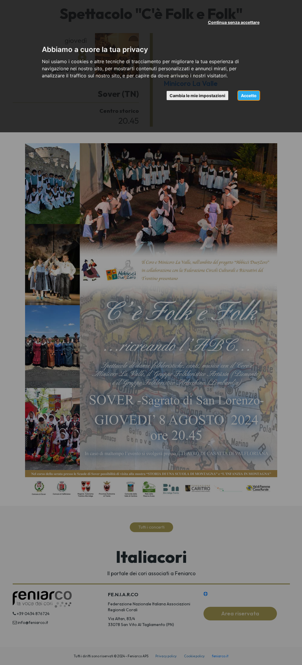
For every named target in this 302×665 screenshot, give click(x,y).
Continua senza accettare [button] (234, 22)
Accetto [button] (249, 95)
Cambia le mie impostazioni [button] (197, 95)
